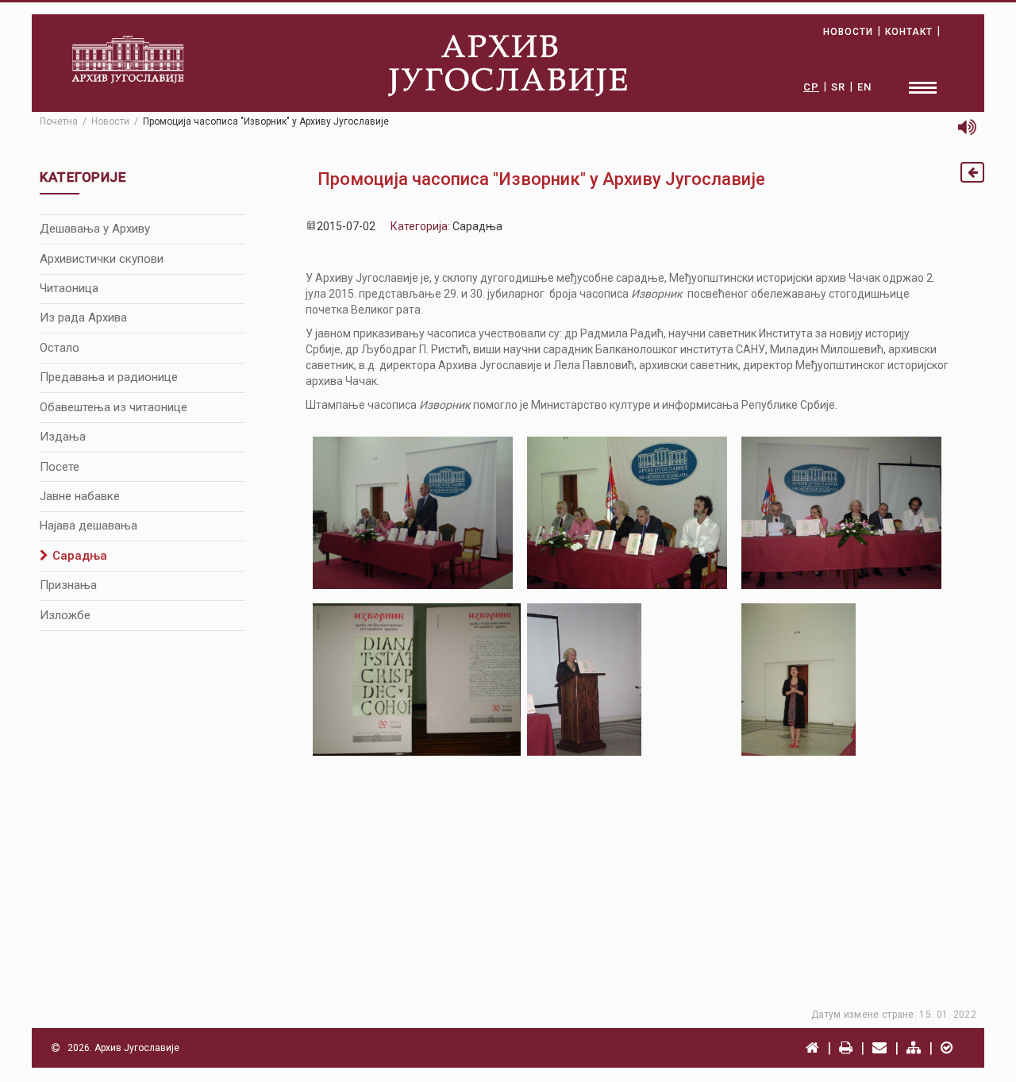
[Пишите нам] (879, 1047)
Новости (110, 121)
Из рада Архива (83, 317)
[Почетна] (812, 1047)
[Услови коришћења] (946, 1047)
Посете (59, 467)
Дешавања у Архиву (95, 228)
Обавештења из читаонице (113, 407)
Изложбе (65, 615)
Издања (63, 436)
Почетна (59, 121)
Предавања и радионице (109, 377)
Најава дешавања (88, 525)
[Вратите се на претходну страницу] (972, 172)
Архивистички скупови (102, 259)
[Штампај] (845, 1047)
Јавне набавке (80, 496)
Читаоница (69, 288)
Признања (68, 585)
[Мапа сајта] (913, 1047)
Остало (59, 348)
